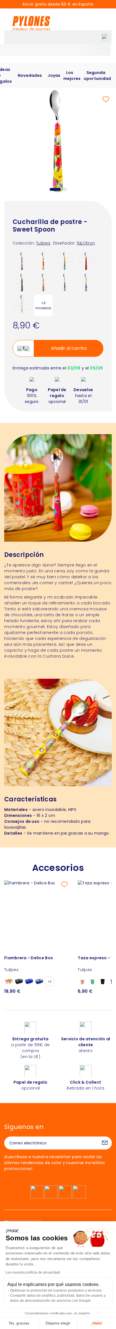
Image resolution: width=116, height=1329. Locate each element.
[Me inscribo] (105, 1143)
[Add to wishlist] (105, 99)
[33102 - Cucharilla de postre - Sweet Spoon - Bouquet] (86, 282)
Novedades (30, 75)
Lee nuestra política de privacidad (33, 1272)
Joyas (54, 75)
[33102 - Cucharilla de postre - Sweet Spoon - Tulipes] (43, 261)
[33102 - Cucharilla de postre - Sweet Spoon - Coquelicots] (86, 261)
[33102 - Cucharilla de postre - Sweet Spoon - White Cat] (22, 303)
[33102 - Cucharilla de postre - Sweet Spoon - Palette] (64, 261)
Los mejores (72, 75)
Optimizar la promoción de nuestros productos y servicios (56, 1290)
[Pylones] (31, 23)
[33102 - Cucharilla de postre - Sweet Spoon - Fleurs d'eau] (22, 261)
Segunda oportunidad (97, 75)
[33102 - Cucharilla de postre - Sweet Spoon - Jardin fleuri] (22, 282)
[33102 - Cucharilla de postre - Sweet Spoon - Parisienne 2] (64, 282)
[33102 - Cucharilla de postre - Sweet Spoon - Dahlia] (43, 282)
